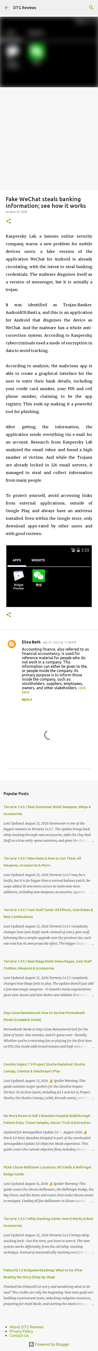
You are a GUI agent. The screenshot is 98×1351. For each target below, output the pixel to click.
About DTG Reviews (27, 1327)
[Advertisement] (49, 139)
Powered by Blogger (51, 1344)
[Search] (91, 7)
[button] (8, 221)
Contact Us (19, 1335)
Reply (27, 700)
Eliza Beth (31, 642)
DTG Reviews (24, 7)
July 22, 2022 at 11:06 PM (59, 642)
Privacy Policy (21, 1331)
